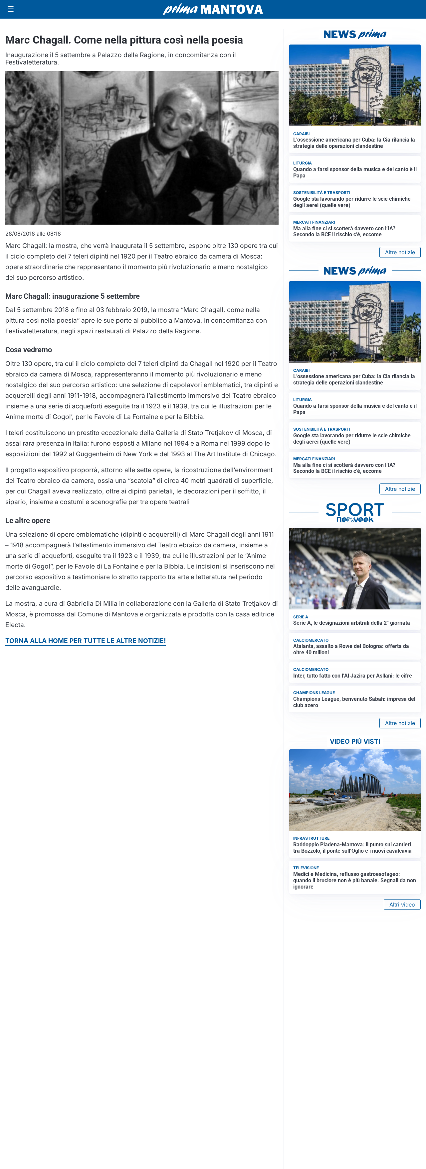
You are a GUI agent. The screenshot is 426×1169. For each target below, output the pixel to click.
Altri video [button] (402, 904)
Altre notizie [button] (400, 252)
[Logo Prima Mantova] (213, 9)
